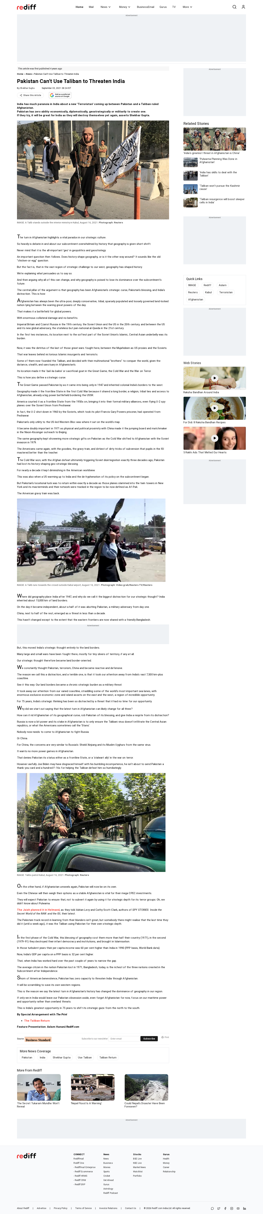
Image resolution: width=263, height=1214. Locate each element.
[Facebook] (225, 1208)
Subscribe (149, 1038)
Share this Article (32, 95)
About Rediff (23, 1208)
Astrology (108, 1189)
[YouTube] (238, 1208)
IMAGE (192, 285)
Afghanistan (195, 299)
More (186, 7)
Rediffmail (79, 1158)
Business (108, 1163)
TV (174, 7)
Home (79, 7)
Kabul (208, 292)
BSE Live (137, 1158)
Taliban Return (107, 1057)
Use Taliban (85, 1057)
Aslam (223, 285)
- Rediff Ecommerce (83, 1171)
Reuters (193, 292)
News (104, 7)
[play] (214, 378)
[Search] (234, 7)
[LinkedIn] (244, 1208)
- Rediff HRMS (80, 1176)
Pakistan (27, 1057)
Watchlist (138, 1171)
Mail (91, 7)
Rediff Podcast (110, 1193)
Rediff (207, 285)
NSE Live (137, 1163)
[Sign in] (243, 7)
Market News (139, 1167)
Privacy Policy (60, 1208)
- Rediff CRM (80, 1180)
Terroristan (226, 292)
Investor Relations (108, 1208)
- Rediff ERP (79, 1184)
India (42, 1057)
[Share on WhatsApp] (212, 1208)
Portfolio (137, 1176)
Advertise (41, 1208)
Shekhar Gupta (27, 88)
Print (167, 1037)
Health (166, 1158)
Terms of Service (83, 1208)
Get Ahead (108, 1180)
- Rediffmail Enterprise (84, 1167)
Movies (107, 1167)
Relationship (169, 1171)
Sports (106, 1171)
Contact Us (130, 1208)
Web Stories (192, 363)
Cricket (106, 1176)
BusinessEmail (145, 7)
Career (166, 1167)
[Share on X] (218, 1208)
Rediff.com (157, 1208)
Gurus (163, 7)
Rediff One (79, 1163)
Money (123, 7)
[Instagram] (231, 1208)
